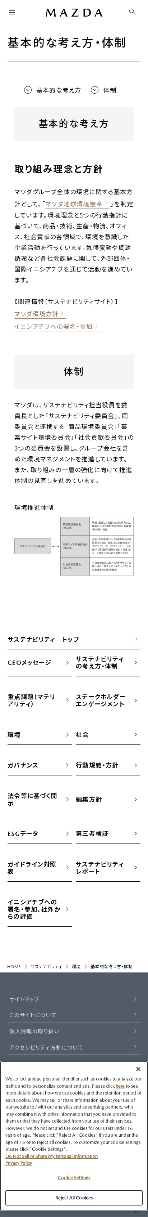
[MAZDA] (74, 13)
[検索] (132, 12)
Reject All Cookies (74, 1197)
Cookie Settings (74, 1177)
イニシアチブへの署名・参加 (53, 326)
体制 (109, 90)
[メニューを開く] (12, 12)
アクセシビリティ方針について (46, 1047)
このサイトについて (32, 1015)
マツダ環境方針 (36, 314)
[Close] (138, 1069)
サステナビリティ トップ (43, 639)
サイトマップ (24, 999)
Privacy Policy (18, 1163)
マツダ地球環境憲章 (74, 204)
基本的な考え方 (58, 90)
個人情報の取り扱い (34, 1031)
